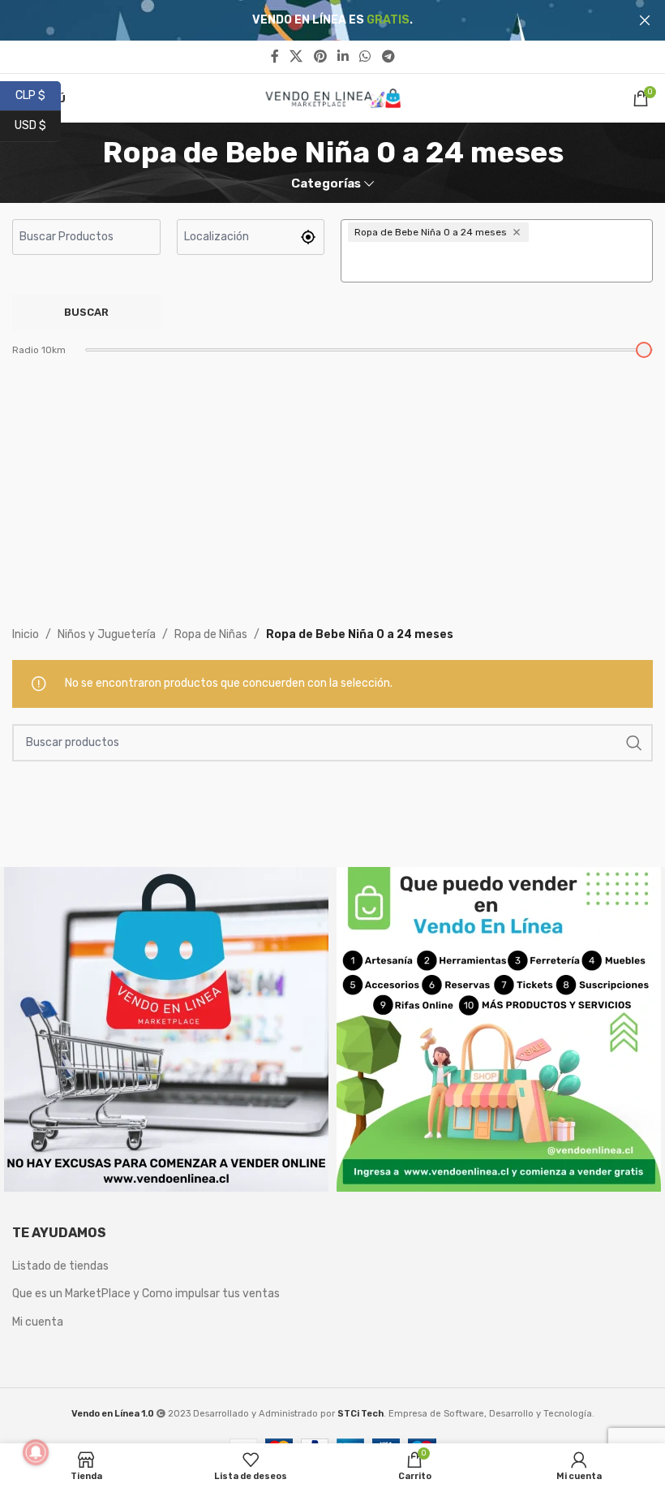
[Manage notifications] (36, 1452)
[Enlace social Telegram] (388, 56)
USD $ (38, 125)
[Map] (332, 492)
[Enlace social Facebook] (275, 56)
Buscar (86, 312)
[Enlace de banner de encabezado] (308, 20)
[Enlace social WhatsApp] (365, 56)
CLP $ (38, 94)
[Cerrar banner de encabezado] (644, 20)
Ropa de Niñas (210, 634)
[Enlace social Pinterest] (320, 56)
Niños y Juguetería (107, 634)
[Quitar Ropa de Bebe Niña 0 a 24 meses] (518, 232)
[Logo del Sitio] (332, 98)
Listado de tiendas (60, 1266)
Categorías (326, 184)
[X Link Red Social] (296, 56)
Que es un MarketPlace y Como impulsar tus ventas (146, 1293)
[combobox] (497, 261)
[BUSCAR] (634, 742)
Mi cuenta (37, 1322)
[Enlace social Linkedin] (343, 56)
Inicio (25, 634)
